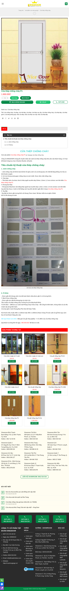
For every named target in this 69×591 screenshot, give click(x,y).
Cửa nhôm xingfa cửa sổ (12, 387)
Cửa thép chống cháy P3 (12, 418)
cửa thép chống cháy (48, 112)
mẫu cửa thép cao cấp (31, 114)
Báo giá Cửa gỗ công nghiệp (26, 319)
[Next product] (34, 13)
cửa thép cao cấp (36, 112)
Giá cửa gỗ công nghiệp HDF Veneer (63, 548)
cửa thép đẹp (58, 112)
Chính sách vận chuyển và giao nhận (29, 561)
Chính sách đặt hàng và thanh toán (29, 548)
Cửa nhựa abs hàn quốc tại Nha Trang (17, 497)
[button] (2, 4)
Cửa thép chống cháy (45, 10)
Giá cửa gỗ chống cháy (34, 387)
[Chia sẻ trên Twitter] (8, 118)
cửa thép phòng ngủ (10, 114)
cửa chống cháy (8, 112)
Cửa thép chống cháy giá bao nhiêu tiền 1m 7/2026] (21, 502)
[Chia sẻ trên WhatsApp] (2, 118)
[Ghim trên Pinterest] (15, 118)
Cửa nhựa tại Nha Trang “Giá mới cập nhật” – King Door (22, 507)
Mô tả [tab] (4, 128)
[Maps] (2, 588)
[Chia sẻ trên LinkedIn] (18, 118)
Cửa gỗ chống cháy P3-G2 (57, 356)
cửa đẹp (16, 112)
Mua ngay (25, 98)
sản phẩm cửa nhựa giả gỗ (31, 10)
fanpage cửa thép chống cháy (36, 155)
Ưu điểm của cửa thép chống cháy (47, 319)
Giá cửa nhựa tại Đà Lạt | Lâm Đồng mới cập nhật (20, 492)
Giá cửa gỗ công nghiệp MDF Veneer (63, 574)
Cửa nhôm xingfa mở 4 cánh (12, 356)
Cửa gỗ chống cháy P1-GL (34, 418)
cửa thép (28, 112)
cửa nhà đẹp (22, 112)
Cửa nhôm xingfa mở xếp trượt (34, 356)
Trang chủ (21, 10)
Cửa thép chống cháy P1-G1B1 (57, 387)
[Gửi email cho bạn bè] (12, 118)
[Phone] (2, 580)
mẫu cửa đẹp (20, 114)
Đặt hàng (14, 98)
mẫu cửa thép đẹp (43, 114)
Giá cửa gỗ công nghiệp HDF (63, 541)
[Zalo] (2, 584)
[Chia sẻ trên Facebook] (5, 118)
